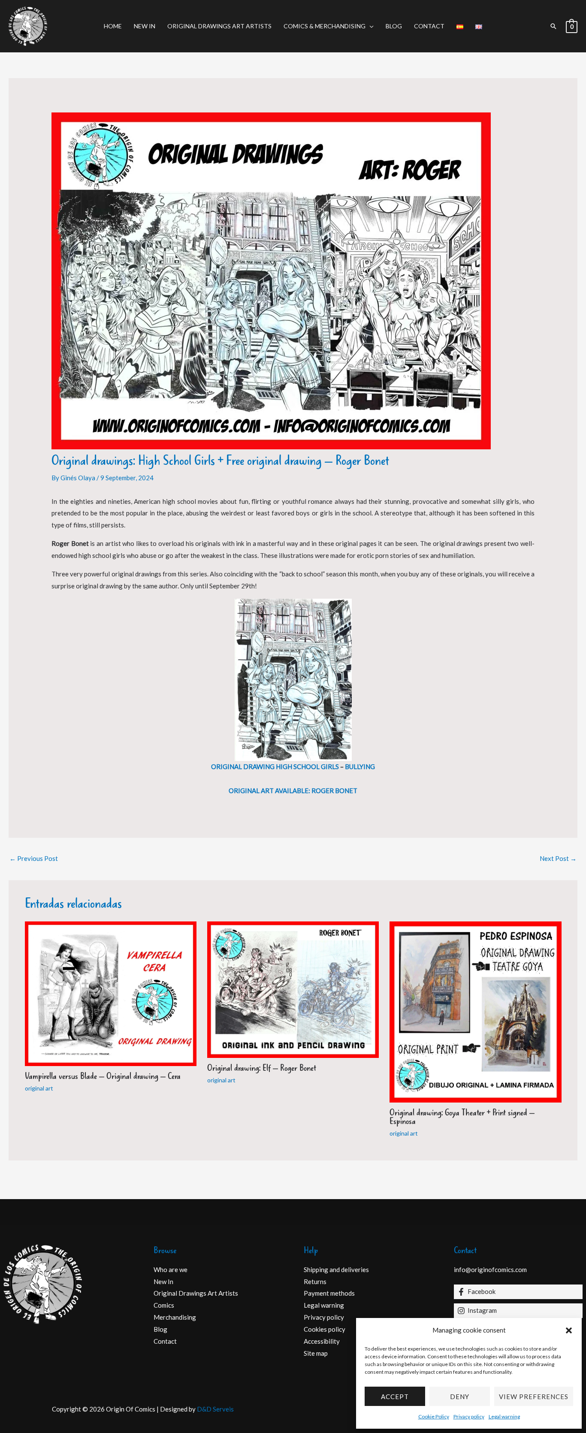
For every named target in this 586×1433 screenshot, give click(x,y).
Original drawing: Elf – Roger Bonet (261, 1068)
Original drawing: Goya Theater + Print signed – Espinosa (462, 1117)
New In (144, 26)
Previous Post (33, 858)
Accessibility (322, 1341)
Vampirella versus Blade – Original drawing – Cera (103, 1076)
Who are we (170, 1269)
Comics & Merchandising (324, 26)
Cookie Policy (433, 1416)
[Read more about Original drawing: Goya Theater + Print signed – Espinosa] (475, 1011)
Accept (395, 1396)
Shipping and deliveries (336, 1269)
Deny (459, 1396)
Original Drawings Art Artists (219, 26)
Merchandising (175, 1317)
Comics (164, 1305)
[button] (569, 1330)
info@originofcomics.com (490, 1269)
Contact (429, 26)
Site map (316, 1353)
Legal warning (504, 1416)
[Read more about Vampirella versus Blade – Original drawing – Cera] (110, 993)
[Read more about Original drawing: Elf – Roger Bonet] (293, 989)
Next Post (558, 858)
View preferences (533, 1396)
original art (39, 1088)
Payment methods (329, 1293)
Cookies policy (324, 1329)
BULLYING (360, 766)
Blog (394, 26)
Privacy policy (468, 1416)
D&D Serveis (215, 1409)
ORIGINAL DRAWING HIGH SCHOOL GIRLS (275, 766)
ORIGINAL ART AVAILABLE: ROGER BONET (293, 790)
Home (113, 26)
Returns (315, 1281)
